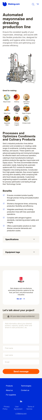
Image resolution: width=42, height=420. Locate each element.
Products (9, 386)
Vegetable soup (7, 124)
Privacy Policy (6, 407)
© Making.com (21, 413)
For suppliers (11, 394)
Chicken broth (26, 123)
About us (9, 390)
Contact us (25, 390)
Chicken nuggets (16, 124)
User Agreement (18, 407)
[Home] (11, 4)
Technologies (26, 386)
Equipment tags (12, 252)
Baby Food (7, 113)
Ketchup (16, 102)
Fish (17, 113)
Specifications (12, 239)
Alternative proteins (26, 102)
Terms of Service (30, 407)
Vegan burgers (26, 113)
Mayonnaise (7, 102)
